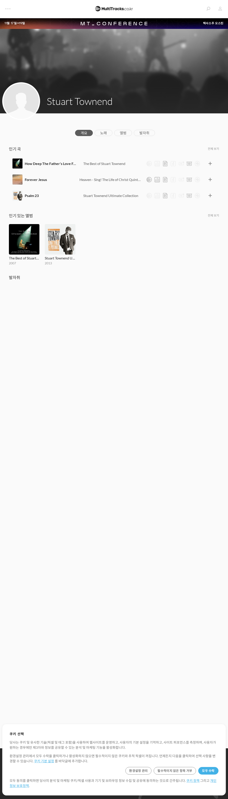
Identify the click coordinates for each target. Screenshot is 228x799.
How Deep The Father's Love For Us (51, 163)
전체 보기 (213, 149)
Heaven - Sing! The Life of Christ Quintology (110, 179)
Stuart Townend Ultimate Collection (110, 195)
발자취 (144, 133)
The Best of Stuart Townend (104, 163)
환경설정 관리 (138, 771)
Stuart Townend (80, 101)
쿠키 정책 (193, 781)
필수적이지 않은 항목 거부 (174, 771)
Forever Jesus (36, 179)
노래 (103, 133)
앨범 (123, 133)
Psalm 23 (32, 195)
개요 (84, 133)
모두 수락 (208, 771)
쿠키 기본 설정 (44, 761)
